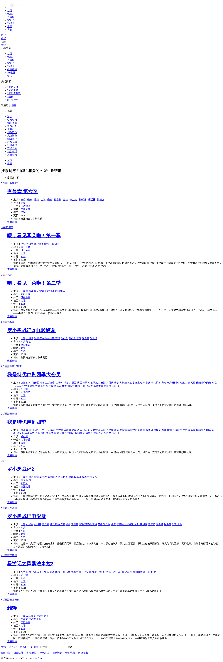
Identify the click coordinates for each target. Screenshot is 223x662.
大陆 (23, 253)
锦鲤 (43, 386)
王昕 (38, 619)
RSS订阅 (5, 652)
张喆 (23, 202)
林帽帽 (128, 524)
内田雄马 (54, 243)
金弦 (65, 199)
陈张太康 (98, 386)
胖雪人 (57, 386)
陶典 (208, 382)
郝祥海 (29, 524)
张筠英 (86, 382)
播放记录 (12, 126)
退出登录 (12, 154)
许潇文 (100, 199)
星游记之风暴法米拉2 (30, 563)
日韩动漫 (25, 250)
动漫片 (11, 23)
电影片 (11, 13)
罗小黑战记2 (20, 469)
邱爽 (153, 572)
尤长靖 (123, 382)
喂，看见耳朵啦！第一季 (34, 235)
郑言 (81, 572)
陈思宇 (85, 338)
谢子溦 (146, 572)
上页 (9, 647)
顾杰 (28, 341)
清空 (14, 105)
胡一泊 (24, 575)
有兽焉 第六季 (22, 191)
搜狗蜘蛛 (57, 652)
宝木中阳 (44, 572)
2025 (23, 351)
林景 (64, 386)
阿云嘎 (35, 382)
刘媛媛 (139, 572)
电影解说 (12, 69)
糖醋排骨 (201, 382)
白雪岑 (59, 382)
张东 (119, 572)
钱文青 (184, 382)
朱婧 (36, 338)
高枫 (100, 524)
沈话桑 (91, 199)
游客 (9, 116)
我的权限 (12, 151)
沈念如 (106, 524)
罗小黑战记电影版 (26, 516)
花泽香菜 (31, 616)
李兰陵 (73, 199)
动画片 (24, 483)
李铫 (94, 524)
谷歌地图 (31, 652)
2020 (23, 584)
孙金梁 (125, 572)
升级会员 (12, 145)
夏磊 (74, 382)
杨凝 (23, 199)
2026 (23, 212)
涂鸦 (36, 199)
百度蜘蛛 (18, 652)
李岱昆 (154, 382)
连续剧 (11, 17)
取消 (3, 35)
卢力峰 (162, 382)
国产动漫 (25, 206)
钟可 (26, 386)
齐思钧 (109, 382)
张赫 (68, 572)
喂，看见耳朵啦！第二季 (34, 283)
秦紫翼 (191, 382)
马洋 (169, 382)
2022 (23, 398)
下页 (30, 647)
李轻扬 (159, 524)
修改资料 (12, 119)
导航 (9, 29)
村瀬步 (45, 243)
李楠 (132, 572)
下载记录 (12, 129)
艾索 (174, 524)
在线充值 (12, 142)
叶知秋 (136, 524)
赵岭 (28, 382)
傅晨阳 (51, 338)
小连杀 (35, 572)
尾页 (35, 647)
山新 (43, 199)
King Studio (39, 658)
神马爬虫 (44, 652)
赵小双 (167, 524)
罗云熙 (102, 382)
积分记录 (12, 132)
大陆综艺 (25, 392)
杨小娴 (24, 389)
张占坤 (112, 572)
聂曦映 (176, 382)
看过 (3, 44)
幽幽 (49, 199)
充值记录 (12, 135)
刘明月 (29, 338)
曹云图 (45, 524)
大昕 (37, 386)
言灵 (57, 338)
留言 (9, 26)
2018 (23, 256)
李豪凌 (24, 619)
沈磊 (79, 382)
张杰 (29, 199)
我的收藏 (12, 123)
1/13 (25, 647)
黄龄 (116, 382)
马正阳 (115, 386)
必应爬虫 (83, 652)
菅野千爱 (25, 247)
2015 (23, 628)
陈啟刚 (64, 338)
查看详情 (12, 222)
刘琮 (100, 572)
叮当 (52, 524)
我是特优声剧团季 (26, 422)
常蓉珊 (37, 243)
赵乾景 (89, 386)
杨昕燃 (82, 199)
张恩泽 (143, 524)
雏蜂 (12, 608)
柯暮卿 (146, 382)
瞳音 (36, 291)
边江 (23, 382)
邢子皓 (88, 524)
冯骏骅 (67, 382)
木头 (23, 341)
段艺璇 (139, 382)
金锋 (32, 386)
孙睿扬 (57, 199)
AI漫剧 (11, 72)
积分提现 (12, 139)
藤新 (52, 382)
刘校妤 (71, 386)
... (18, 647)
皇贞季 (24, 243)
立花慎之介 (42, 616)
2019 (23, 303)
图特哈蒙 (80, 386)
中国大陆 (25, 209)
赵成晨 (20, 386)
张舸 (94, 572)
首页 (9, 10)
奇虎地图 (70, 652)
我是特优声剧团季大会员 (34, 374)
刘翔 (105, 572)
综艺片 (11, 20)
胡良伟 (107, 386)
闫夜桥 (151, 524)
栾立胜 (43, 338)
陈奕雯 (131, 382)
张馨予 (74, 572)
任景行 (93, 338)
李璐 (78, 338)
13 (21, 647)
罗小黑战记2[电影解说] (32, 330)
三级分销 (12, 148)
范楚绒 (94, 382)
